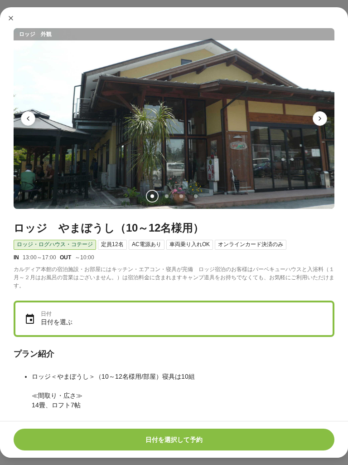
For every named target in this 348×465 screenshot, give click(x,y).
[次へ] (320, 118)
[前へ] (28, 118)
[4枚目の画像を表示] (195, 196)
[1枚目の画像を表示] (152, 196)
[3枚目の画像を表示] (181, 196)
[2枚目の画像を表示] (166, 196)
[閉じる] (10, 18)
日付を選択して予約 (174, 439)
